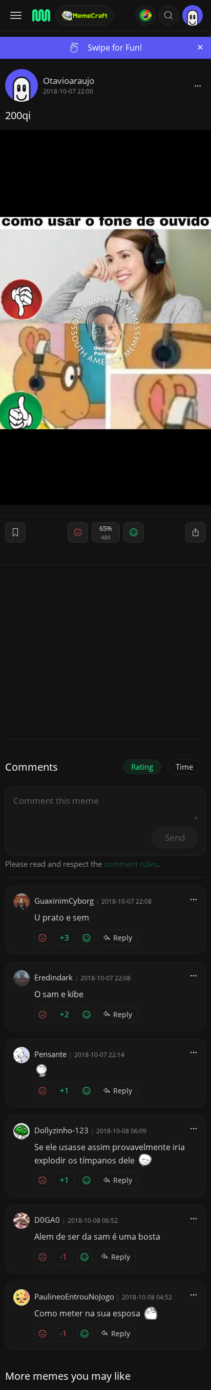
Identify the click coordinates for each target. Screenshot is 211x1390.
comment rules (130, 864)
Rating (142, 766)
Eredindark (53, 977)
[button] (168, 15)
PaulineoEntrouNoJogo (74, 1296)
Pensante (50, 1054)
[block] (197, 85)
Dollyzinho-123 (61, 1130)
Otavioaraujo (68, 80)
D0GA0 (47, 1220)
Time (184, 766)
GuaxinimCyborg (64, 900)
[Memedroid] (40, 15)
